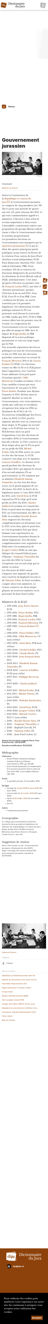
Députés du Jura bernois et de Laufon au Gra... (19, 980)
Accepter (37, 1318)
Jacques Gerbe (26, 710)
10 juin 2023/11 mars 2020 (28, 788)
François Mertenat (12, 361)
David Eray (22, 496)
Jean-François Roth (29, 656)
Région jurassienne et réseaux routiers (16, 988)
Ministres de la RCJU (10, 188)
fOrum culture (7, 1016)
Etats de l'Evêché (8, 1020)
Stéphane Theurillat (24, 557)
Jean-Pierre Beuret (28, 606)
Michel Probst (26, 690)
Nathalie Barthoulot (30, 700)
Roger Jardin (19, 334)
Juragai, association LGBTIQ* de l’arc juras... (19, 1004)
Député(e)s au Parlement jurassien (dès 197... (19, 976)
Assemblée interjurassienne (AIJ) (14, 984)
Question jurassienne (13, 246)
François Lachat (13, 286)
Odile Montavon (27, 636)
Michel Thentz (27, 693)
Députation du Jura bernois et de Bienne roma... (20, 1008)
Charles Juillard (28, 683)
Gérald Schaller (27, 650)
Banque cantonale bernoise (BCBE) (15, 996)
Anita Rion (25, 643)
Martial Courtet (27, 714)
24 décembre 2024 (19, 798)
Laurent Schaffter (11, 462)
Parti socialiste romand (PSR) (13, 1000)
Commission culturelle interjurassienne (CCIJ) (19, 1012)
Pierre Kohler (9, 391)
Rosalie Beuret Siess (25, 721)
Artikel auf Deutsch (9, 952)
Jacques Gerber (10, 550)
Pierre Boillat (25, 612)
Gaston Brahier (27, 626)
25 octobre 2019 (27, 793)
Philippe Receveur (29, 677)
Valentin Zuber (13, 580)
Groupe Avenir (7, 992)
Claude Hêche (26, 653)
